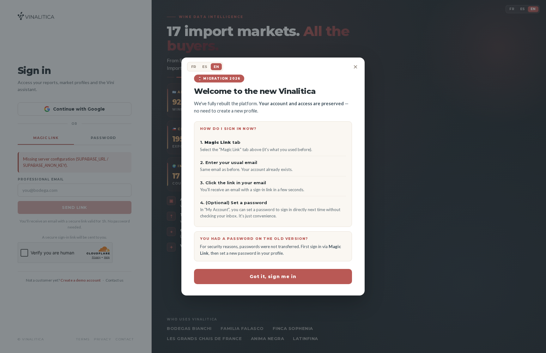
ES (204, 66)
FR (193, 66)
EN (216, 66)
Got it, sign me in (273, 276)
